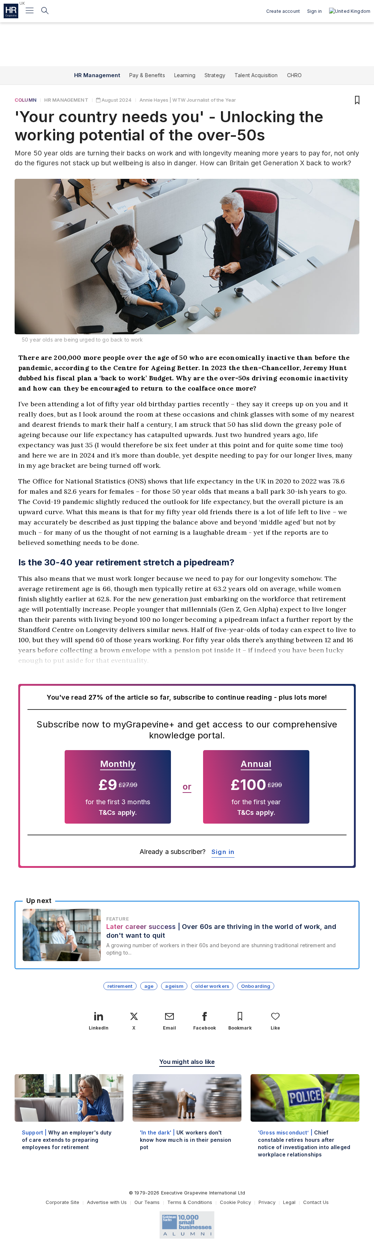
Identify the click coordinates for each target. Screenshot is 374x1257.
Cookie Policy (235, 1202)
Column (26, 100)
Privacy (267, 1202)
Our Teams (147, 1202)
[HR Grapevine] (11, 11)
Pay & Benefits (147, 75)
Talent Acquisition (256, 75)
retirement (120, 986)
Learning (184, 75)
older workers (212, 986)
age (148, 986)
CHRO (294, 75)
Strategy (215, 75)
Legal (289, 1202)
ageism (174, 986)
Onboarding (255, 986)
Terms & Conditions (189, 1202)
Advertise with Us (107, 1202)
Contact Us (316, 1202)
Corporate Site (62, 1202)
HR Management (97, 75)
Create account (283, 11)
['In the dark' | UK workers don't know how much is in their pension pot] (187, 1118)
